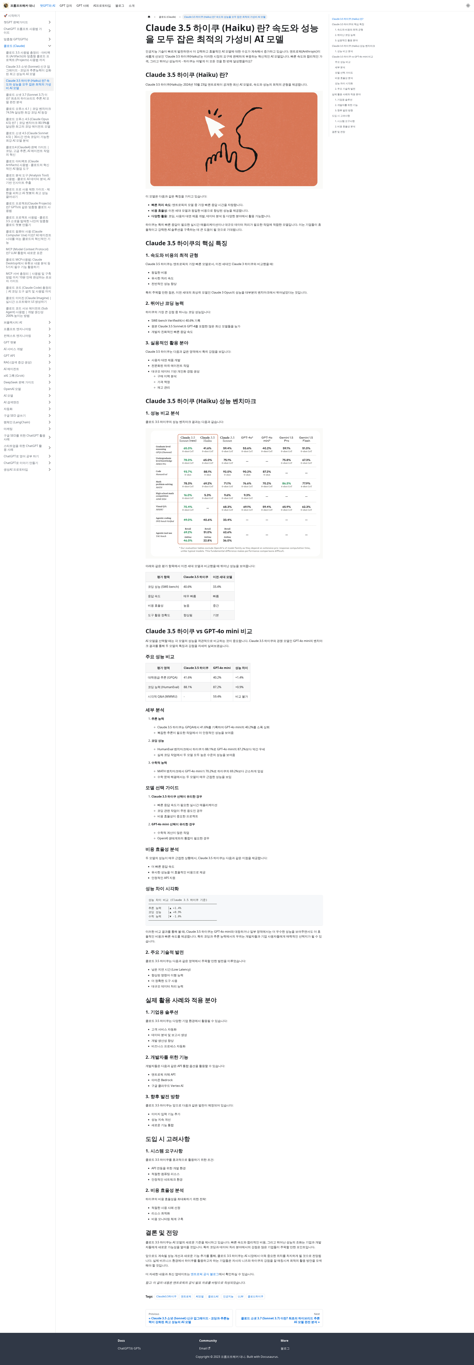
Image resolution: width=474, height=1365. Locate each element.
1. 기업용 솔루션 (343, 99)
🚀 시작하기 (12, 15)
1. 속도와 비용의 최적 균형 (349, 29)
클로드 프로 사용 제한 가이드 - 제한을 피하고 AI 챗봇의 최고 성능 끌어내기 (28, 193)
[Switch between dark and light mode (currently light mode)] (468, 6)
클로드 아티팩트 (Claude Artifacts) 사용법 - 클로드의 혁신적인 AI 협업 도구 (27, 165)
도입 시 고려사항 (341, 115)
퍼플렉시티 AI (13, 322)
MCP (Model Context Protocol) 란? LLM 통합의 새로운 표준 (27, 251)
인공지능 (228, 1296)
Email (203, 1348)
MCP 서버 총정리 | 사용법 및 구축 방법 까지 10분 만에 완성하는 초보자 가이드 (28, 277)
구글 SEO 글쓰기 (15, 415)
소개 (132, 6)
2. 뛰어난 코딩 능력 (345, 35)
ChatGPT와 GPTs (129, 1348)
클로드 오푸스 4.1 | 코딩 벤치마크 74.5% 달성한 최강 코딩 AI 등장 (28, 110)
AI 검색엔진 (11, 402)
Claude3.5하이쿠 (166, 1296)
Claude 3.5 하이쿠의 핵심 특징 (348, 24)
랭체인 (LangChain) (17, 422)
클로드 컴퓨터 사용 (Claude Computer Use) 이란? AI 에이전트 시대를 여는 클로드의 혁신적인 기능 (28, 237)
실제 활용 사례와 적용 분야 (346, 94)
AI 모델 (8, 396)
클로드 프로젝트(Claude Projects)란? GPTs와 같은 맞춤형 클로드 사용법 (28, 207)
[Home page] (149, 17)
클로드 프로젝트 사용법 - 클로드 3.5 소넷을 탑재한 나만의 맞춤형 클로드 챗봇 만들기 (27, 221)
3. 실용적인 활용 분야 (346, 40)
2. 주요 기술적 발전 (345, 88)
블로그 (119, 6)
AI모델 (200, 1296)
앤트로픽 (186, 1296)
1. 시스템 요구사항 (345, 121)
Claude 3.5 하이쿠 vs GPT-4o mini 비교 (352, 56)
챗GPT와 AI (47, 6)
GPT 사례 (82, 6)
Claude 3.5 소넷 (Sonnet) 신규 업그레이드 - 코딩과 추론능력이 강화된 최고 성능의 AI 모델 (28, 70)
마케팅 (8, 429)
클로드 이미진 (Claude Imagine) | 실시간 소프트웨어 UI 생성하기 (28, 300)
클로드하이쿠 (255, 1296)
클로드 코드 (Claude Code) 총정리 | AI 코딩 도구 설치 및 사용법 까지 (28, 289)
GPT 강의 (66, 6)
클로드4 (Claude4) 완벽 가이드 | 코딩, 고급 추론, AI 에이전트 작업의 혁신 (27, 151)
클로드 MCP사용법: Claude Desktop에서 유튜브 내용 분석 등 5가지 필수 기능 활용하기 (28, 263)
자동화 (8, 409)
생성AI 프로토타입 (16, 469)
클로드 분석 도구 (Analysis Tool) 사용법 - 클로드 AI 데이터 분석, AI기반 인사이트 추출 (28, 179)
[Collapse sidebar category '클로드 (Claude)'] (50, 46)
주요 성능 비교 (343, 62)
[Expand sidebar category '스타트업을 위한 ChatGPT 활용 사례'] (50, 447)
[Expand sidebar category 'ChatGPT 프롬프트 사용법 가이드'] (50, 30)
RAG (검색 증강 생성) (17, 362)
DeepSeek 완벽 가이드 (19, 382)
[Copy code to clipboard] (318, 899)
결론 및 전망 (338, 131)
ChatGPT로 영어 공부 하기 (21, 456)
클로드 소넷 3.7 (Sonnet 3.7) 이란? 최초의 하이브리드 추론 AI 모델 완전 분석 (27, 98)
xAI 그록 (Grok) (14, 376)
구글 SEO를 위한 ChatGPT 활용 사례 (24, 437)
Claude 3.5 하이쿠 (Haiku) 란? (347, 19)
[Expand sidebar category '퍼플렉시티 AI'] (50, 322)
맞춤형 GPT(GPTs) (16, 39)
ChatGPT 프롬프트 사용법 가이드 (23, 31)
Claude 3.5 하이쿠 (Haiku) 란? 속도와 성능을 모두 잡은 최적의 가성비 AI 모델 (28, 84)
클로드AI (213, 1296)
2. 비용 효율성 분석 (345, 126)
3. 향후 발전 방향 (344, 110)
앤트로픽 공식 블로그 (205, 1274)
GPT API (9, 356)
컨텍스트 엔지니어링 (17, 336)
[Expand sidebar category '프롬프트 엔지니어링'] (50, 329)
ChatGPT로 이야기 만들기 (21, 463)
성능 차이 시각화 (344, 83)
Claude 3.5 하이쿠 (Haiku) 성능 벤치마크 (353, 46)
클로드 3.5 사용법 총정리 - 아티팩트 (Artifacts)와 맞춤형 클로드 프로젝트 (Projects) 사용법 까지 (28, 56)
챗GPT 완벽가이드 (16, 22)
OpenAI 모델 (12, 389)
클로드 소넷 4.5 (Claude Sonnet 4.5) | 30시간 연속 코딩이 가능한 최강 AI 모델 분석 (27, 137)
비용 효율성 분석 (344, 78)
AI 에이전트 (11, 369)
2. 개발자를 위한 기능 (346, 105)
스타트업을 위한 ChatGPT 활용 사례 (23, 448)
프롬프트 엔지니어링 (17, 329)
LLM (240, 1296)
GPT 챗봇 (10, 342)
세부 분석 (340, 67)
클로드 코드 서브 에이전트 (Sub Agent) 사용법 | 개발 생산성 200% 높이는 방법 (27, 312)
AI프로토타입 (102, 6)
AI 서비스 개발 (13, 349)
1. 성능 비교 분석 (344, 51)
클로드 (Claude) (14, 46)
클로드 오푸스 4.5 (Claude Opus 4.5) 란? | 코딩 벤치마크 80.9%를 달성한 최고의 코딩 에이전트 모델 (28, 122)
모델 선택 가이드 (344, 72)
